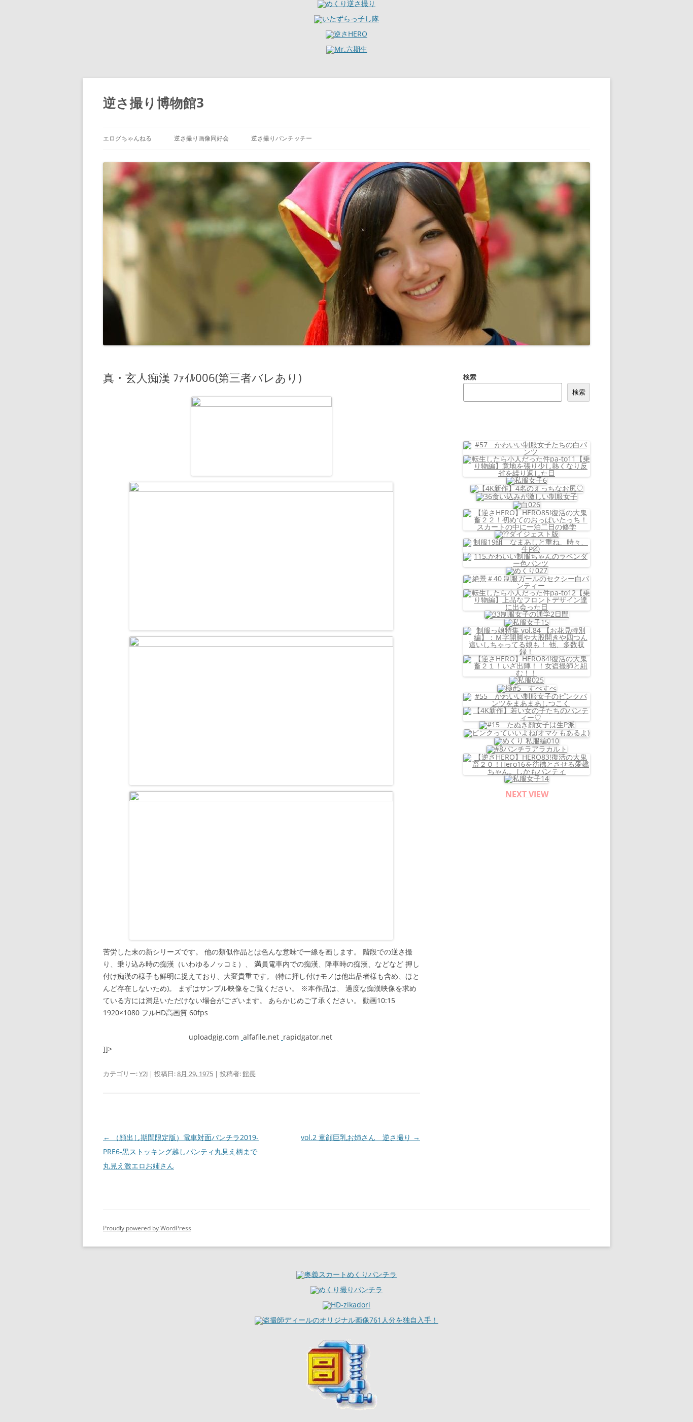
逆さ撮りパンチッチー (281, 138)
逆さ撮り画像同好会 (201, 138)
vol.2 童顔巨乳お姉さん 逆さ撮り (360, 1137)
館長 (249, 1073)
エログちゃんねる (127, 138)
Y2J (143, 1073)
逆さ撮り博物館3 (153, 102)
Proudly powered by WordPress (147, 1228)
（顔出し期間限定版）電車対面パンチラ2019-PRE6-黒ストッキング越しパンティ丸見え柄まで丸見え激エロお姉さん (181, 1151)
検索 (469, 376)
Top (669, 1398)
